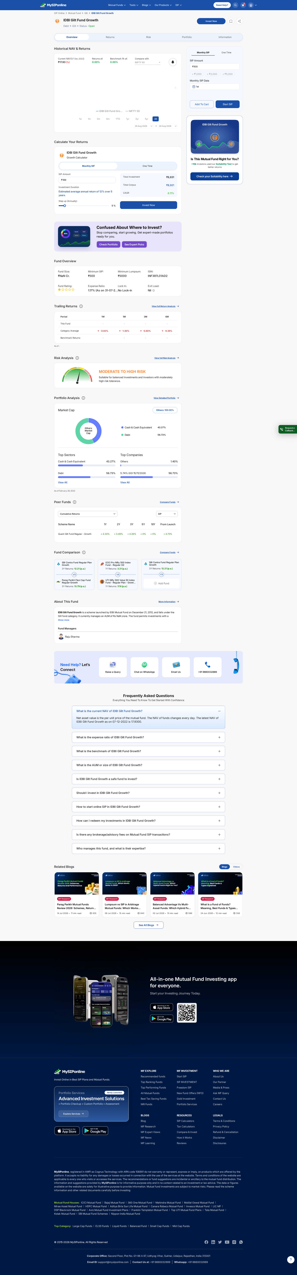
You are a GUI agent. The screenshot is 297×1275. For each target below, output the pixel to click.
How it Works (184, 1137)
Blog (143, 1120)
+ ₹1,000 (197, 74)
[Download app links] (161, 1007)
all (155, 119)
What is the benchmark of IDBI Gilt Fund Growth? (108, 751)
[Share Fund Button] (239, 21)
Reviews (181, 1143)
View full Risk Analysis (164, 358)
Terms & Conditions (224, 1120)
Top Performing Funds (153, 1087)
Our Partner (219, 1082)
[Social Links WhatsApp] (241, 1242)
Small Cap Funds (159, 1226)
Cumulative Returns (70, 514)
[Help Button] (291, 1259)
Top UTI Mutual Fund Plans (186, 1210)
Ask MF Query (221, 1093)
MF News (146, 1137)
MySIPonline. (77, 1242)
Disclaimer (219, 1137)
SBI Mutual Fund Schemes (93, 1213)
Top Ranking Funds (151, 1082)
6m (108, 119)
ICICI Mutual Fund (91, 1202)
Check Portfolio (108, 244)
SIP (159, 514)
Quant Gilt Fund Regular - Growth (74, 534)
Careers (217, 1104)
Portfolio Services (187, 1104)
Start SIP (227, 104)
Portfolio (187, 37)
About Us (218, 1076)
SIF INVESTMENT (187, 1082)
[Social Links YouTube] (227, 1242)
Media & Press (221, 1087)
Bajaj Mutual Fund (114, 1202)
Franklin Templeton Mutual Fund (149, 1210)
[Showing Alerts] (173, 62)
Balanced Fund (138, 1226)
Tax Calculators (186, 1126)
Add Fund (163, 583)
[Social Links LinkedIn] (213, 1242)
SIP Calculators (185, 1120)
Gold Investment (186, 1098)
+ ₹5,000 (227, 74)
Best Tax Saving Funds (153, 1098)
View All (62, 482)
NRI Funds (146, 1104)
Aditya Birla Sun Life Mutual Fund (129, 1206)
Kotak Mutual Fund (64, 1213)
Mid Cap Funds (181, 1226)
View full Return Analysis (163, 306)
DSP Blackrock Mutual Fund (70, 1210)
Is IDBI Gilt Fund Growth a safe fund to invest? (106, 779)
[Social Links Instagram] (234, 1242)
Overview (71, 37)
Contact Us (219, 1098)
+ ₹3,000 (212, 74)
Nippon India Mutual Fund (125, 1213)
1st (197, 86)
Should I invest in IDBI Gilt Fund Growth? (103, 792)
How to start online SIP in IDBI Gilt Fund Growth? (108, 806)
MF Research (148, 1126)
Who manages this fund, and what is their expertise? (111, 848)
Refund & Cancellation (225, 1132)
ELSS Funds (102, 1226)
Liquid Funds (119, 1226)
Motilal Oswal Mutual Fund (199, 1202)
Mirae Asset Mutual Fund (68, 1206)
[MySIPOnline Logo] (53, 5)
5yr (146, 119)
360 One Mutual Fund (140, 1202)
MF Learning (148, 1143)
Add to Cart (202, 104)
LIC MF (217, 1206)
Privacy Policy (221, 1126)
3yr (137, 119)
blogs (224, 866)
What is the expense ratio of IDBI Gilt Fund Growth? (110, 737)
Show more (63, 620)
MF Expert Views (150, 1132)
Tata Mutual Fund (214, 1210)
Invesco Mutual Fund (198, 1206)
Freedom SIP (184, 1087)
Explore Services (71, 1113)
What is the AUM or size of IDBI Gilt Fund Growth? (109, 765)
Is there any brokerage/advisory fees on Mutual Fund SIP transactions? (123, 834)
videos (236, 866)
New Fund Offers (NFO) (190, 1093)
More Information (167, 601)
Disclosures (219, 1143)
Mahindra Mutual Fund (168, 1202)
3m (98, 119)
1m (89, 119)
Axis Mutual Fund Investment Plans (108, 1210)
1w (80, 119)
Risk (148, 37)
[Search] (235, 5)
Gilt (74, 25)
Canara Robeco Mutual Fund (167, 1206)
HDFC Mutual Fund (96, 1206)
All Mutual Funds (150, 1093)
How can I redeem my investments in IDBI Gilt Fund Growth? (116, 820)
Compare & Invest (187, 1132)
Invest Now (211, 21)
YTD (118, 119)
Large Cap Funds (82, 1226)
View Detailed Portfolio (164, 398)
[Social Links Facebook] (206, 1242)
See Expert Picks (134, 244)
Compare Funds (167, 502)
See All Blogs (146, 925)
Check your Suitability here (212, 176)
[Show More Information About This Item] (81, 306)
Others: (165, 410)
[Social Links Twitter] (220, 1242)
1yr (127, 119)
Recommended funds (153, 1076)
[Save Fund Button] (230, 21)
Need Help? (222, 5)
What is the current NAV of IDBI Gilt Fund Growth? (109, 711)
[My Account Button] (252, 5)
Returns (110, 37)
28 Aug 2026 (141, 126)
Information (225, 37)
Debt (66, 25)
